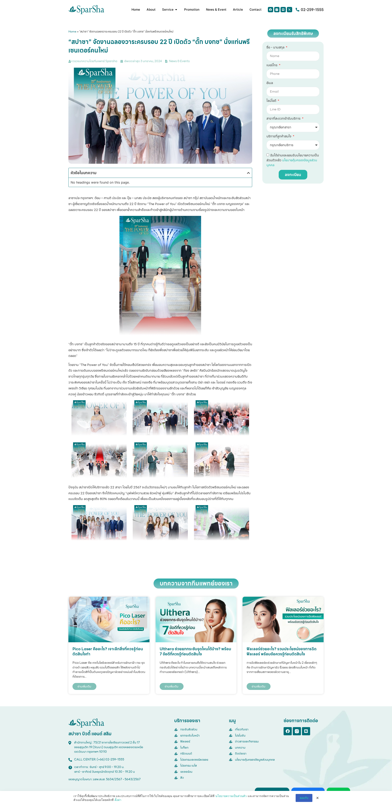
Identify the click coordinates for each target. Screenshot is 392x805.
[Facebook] (270, 9)
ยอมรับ (304, 797)
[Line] (283, 9)
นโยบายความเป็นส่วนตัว (231, 796)
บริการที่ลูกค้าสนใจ (279, 137)
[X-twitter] (289, 9)
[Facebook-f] (288, 731)
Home (72, 31)
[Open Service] (176, 9)
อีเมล (269, 83)
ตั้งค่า (118, 800)
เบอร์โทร (272, 66)
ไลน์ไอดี (271, 101)
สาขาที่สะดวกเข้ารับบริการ (283, 119)
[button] (248, 173)
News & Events (179, 61)
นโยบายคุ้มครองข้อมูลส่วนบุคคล (291, 163)
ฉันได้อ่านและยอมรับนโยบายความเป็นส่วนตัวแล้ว (292, 160)
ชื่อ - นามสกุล (275, 48)
